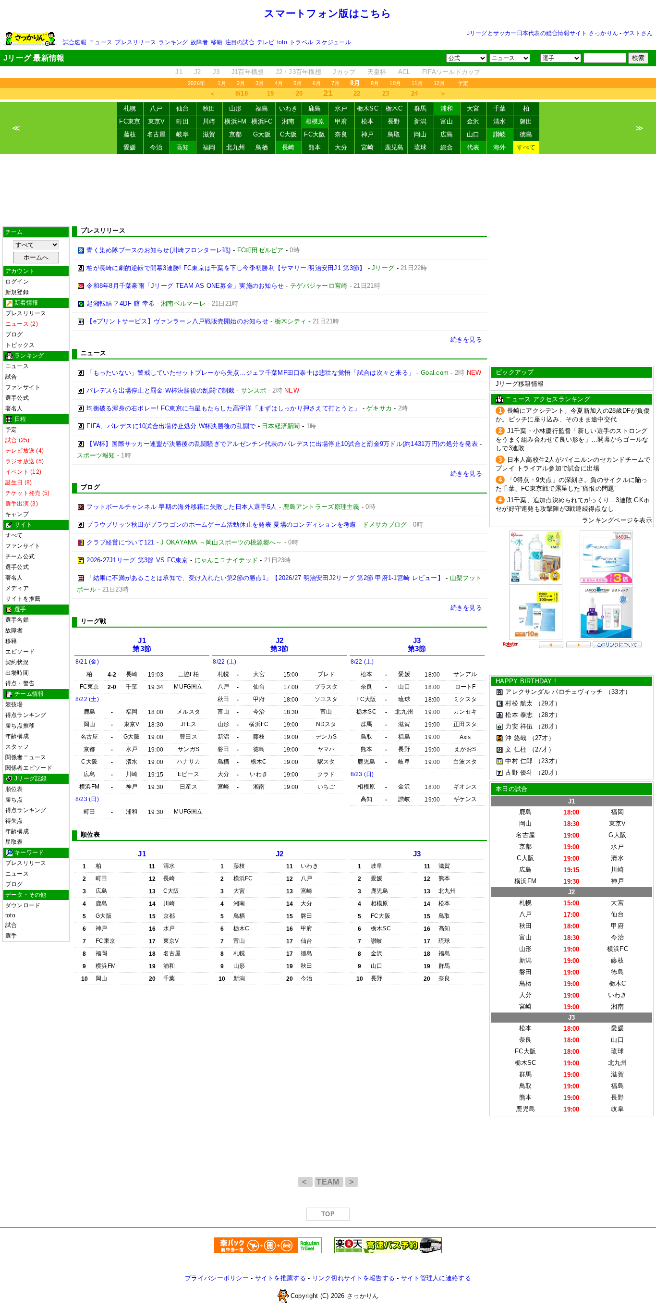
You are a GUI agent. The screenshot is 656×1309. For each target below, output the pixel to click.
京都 (235, 134)
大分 (341, 147)
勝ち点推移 (20, 725)
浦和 (446, 108)
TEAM (328, 1182)
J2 (197, 71)
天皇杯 (377, 71)
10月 (395, 83)
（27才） (542, 737)
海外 (499, 147)
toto (282, 42)
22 (357, 93)
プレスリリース (135, 42)
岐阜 (182, 134)
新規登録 (17, 292)
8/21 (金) (87, 661)
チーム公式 (20, 556)
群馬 (420, 108)
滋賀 (209, 134)
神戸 (367, 134)
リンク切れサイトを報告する (353, 1278)
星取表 (14, 842)
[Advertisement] (328, 190)
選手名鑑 (17, 620)
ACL (404, 71)
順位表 (14, 789)
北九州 (235, 147)
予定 (463, 83)
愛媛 (129, 147)
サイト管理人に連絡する (436, 1278)
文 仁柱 (515, 749)
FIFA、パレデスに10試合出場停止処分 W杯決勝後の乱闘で (170, 426)
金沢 (473, 121)
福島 (261, 108)
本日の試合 (511, 788)
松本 (367, 121)
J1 (178, 71)
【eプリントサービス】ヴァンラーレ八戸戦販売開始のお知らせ (177, 321)
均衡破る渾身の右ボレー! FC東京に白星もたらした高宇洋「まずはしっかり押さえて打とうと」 (223, 408)
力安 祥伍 (519, 726)
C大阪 (288, 134)
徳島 (526, 134)
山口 (473, 134)
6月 (317, 83)
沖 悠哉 (515, 737)
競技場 (14, 704)
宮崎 (367, 147)
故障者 (199, 42)
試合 (11, 376)
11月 (417, 83)
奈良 (341, 134)
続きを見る (466, 339)
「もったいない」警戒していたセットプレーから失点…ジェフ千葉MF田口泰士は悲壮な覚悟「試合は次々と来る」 (250, 372)
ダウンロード (22, 905)
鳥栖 (261, 147)
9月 (375, 83)
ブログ (14, 334)
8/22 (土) (87, 699)
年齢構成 (17, 736)
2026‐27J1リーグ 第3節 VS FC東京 (137, 560)
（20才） (548, 772)
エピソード (20, 651)
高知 (182, 147)
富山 (446, 121)
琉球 (420, 147)
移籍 (216, 42)
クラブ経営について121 (120, 542)
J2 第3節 (279, 645)
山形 (235, 108)
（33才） (618, 691)
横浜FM (235, 121)
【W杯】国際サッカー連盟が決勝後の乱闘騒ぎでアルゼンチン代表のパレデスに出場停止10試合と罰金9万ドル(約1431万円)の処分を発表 (282, 443)
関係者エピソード (28, 768)
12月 (439, 83)
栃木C (394, 108)
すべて (526, 147)
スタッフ (17, 746)
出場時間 (17, 672)
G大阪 (262, 134)
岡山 (420, 134)
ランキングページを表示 (617, 520)
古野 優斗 (519, 772)
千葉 (499, 108)
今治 (156, 147)
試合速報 (74, 42)
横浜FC (261, 121)
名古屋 (156, 134)
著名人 (14, 408)
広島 (446, 134)
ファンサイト (22, 387)
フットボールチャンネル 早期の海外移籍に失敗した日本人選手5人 (181, 506)
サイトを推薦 (22, 598)
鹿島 (314, 108)
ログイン (17, 281)
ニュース (100, 42)
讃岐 (499, 134)
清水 (499, 121)
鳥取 (394, 134)
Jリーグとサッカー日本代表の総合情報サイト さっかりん (542, 33)
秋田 (209, 108)
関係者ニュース (26, 757)
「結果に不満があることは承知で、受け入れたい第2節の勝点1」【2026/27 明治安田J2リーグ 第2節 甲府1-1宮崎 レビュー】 (265, 577)
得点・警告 (20, 683)
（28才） (548, 714)
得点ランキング (26, 715)
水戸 (341, 108)
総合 (446, 147)
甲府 (341, 121)
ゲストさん (638, 33)
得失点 (14, 820)
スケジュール (333, 42)
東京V (156, 121)
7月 (335, 83)
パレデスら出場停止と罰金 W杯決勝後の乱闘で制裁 (160, 390)
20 (299, 93)
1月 (222, 83)
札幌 (129, 108)
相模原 (315, 121)
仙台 (182, 108)
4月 (279, 83)
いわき (288, 108)
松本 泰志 (519, 714)
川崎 (209, 121)
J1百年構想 (247, 71)
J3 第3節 (417, 645)
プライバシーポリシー (217, 1278)
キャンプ (17, 514)
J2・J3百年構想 (298, 71)
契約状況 (17, 662)
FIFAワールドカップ (451, 71)
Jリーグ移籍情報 (520, 383)
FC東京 (129, 121)
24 (414, 93)
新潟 (420, 121)
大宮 (473, 108)
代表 (473, 147)
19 (270, 93)
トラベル (301, 42)
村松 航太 (519, 703)
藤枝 (129, 134)
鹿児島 (394, 147)
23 (385, 93)
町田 (182, 121)
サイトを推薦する (280, 1278)
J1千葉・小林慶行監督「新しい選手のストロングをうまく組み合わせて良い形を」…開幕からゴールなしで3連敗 (572, 439)
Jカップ (344, 71)
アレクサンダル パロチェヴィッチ (554, 691)
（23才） (548, 761)
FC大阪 (314, 134)
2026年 (196, 83)
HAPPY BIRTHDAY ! (526, 681)
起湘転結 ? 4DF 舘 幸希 (120, 303)
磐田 (526, 121)
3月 (259, 83)
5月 (297, 83)
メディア (17, 588)
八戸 (156, 108)
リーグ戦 (93, 621)
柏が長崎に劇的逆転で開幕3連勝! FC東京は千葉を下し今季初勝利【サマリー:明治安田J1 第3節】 (225, 268)
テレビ (266, 42)
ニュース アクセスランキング (547, 399)
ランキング (173, 42)
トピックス (20, 345)
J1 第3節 (142, 645)
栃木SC (367, 108)
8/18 (241, 93)
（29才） (548, 703)
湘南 (288, 121)
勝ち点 (14, 799)
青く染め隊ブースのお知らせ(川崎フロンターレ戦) (158, 250)
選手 (11, 935)
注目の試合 (240, 42)
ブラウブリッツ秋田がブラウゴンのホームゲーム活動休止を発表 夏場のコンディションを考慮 (221, 524)
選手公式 (17, 398)
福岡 (209, 147)
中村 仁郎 (519, 761)
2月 (241, 83)
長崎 (288, 147)
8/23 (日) (87, 799)
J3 (216, 71)
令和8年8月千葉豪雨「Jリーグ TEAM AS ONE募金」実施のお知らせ (185, 285)
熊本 (314, 147)
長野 (394, 121)
